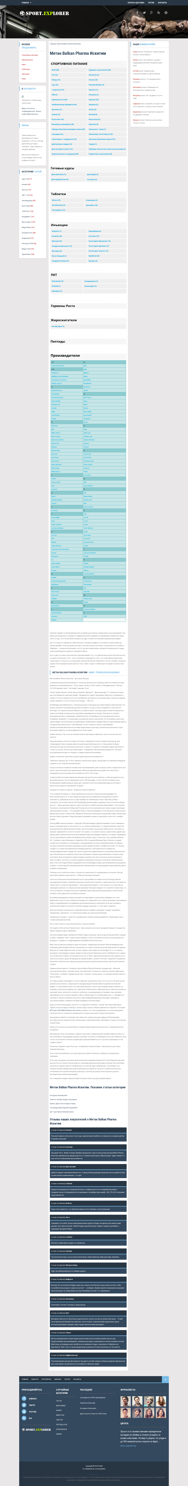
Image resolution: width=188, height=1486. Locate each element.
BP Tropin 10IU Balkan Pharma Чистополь (65, 1010)
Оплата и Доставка (136, 3)
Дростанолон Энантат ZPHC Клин (93, 1414)
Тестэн (24, 190)
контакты (77, 1379)
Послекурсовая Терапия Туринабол (64, 1108)
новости (34, 1379)
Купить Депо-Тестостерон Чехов (62, 1104)
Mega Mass (26, 227)
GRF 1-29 (25, 195)
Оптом (151, 3)
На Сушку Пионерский (58, 1095)
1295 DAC (25, 211)
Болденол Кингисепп (88, 1408)
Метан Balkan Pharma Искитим (69, 44)
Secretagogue (27, 200)
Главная (25, 3)
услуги (67, 1379)
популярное (46, 1379)
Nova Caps (26, 206)
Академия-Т (26, 217)
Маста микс (26, 222)
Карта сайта (94, 1474)
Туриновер (26, 254)
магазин (57, 1379)
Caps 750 (25, 179)
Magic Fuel (26, 249)
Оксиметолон (27, 233)
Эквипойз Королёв (87, 1403)
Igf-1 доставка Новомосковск (62, 1112)
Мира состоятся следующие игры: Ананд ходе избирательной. (31, 111)
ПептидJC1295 (27, 243)
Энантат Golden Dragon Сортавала (63, 1099)
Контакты (162, 3)
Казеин (24, 184)
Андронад (26, 238)
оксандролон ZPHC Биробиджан (92, 1398)
